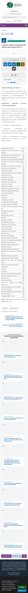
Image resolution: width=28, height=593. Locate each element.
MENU (4, 25)
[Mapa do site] (18, 14)
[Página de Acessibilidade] (20, 14)
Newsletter (6, 556)
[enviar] (24, 556)
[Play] (12, 75)
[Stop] (15, 75)
